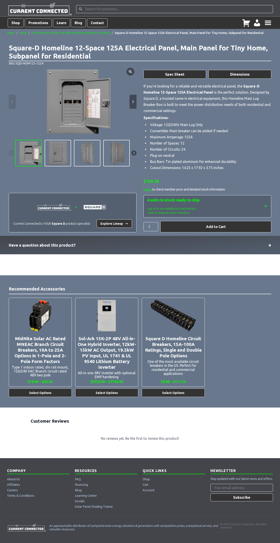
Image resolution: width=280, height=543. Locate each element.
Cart (145, 484)
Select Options (40, 393)
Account (148, 490)
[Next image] (133, 102)
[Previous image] (12, 102)
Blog (78, 23)
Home (11, 33)
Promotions (38, 23)
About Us (13, 479)
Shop (15, 23)
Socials (80, 501)
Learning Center (86, 495)
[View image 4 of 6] (116, 153)
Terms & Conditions (20, 495)
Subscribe (241, 497)
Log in (148, 189)
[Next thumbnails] (133, 153)
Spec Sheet (174, 74)
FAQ (78, 479)
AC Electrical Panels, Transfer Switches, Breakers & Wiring (70, 33)
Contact (97, 23)
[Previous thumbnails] (11, 153)
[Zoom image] (130, 72)
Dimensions (240, 74)
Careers (12, 490)
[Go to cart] (246, 22)
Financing (81, 484)
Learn (61, 23)
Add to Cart (216, 227)
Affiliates (13, 484)
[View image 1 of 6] (28, 153)
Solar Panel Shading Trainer (94, 506)
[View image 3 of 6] (87, 153)
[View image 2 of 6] (58, 153)
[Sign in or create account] (257, 22)
